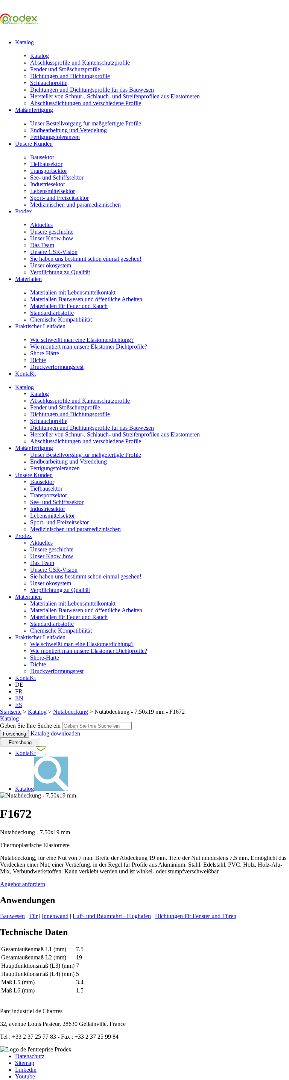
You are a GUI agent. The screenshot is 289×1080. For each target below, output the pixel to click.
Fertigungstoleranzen (55, 137)
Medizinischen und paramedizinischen (75, 204)
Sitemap (24, 1063)
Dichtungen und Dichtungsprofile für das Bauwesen (92, 89)
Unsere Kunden (34, 143)
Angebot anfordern (22, 884)
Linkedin (26, 1069)
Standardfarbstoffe (52, 313)
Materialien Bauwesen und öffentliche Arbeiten (86, 299)
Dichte (38, 360)
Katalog (24, 42)
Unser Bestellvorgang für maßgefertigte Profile (85, 123)
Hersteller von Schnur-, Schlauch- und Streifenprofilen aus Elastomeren (115, 96)
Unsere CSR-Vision (54, 252)
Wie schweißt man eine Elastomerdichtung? (82, 340)
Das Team (42, 245)
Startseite (10, 711)
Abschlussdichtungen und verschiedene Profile (85, 103)
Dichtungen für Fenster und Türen (195, 916)
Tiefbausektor (46, 164)
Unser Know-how (51, 238)
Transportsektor (48, 171)
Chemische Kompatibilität (61, 319)
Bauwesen (12, 916)
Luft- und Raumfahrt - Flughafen (112, 916)
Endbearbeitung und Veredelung (68, 130)
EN (19, 698)
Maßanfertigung (34, 110)
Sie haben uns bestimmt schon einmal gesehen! (85, 258)
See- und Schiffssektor (57, 177)
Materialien (28, 279)
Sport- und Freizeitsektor (59, 198)
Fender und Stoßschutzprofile (65, 69)
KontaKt (25, 373)
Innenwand (55, 916)
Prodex (23, 211)
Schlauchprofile (48, 83)
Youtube (25, 1076)
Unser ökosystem (50, 265)
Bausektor (42, 157)
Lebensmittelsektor (52, 191)
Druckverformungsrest (57, 367)
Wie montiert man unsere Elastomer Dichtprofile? (88, 346)
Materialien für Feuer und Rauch (69, 306)
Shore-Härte (44, 353)
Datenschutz (29, 1056)
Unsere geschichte (51, 231)
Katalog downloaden (55, 733)
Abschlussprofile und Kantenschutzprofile (80, 62)
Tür (33, 916)
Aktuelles (41, 225)
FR (19, 691)
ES (18, 705)
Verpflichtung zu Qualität (60, 272)
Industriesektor (47, 184)
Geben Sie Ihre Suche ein (30, 725)
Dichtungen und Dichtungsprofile (70, 76)
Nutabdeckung (70, 711)
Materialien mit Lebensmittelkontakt (73, 292)
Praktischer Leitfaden (40, 326)
